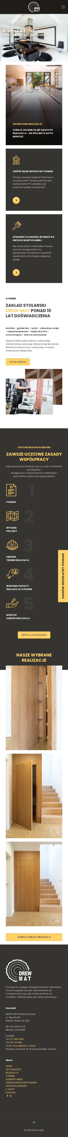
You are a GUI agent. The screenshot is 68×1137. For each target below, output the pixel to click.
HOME (9, 1066)
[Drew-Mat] (34, 7)
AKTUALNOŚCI (13, 1069)
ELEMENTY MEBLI (14, 1079)
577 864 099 (17, 1039)
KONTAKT (11, 1092)
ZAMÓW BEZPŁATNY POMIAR (21, 1082)
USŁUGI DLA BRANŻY (16, 1086)
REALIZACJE (12, 1072)
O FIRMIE (10, 1076)
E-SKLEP (10, 1089)
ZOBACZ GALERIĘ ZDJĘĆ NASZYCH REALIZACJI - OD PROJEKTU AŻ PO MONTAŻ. (33, 133)
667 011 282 (16, 1042)
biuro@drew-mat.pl (24, 1045)
